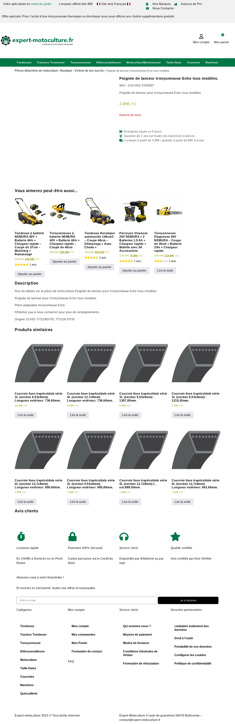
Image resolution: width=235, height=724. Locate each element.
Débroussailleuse (32, 651)
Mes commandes (83, 634)
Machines (211, 62)
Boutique (66, 70)
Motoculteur (28, 659)
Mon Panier (79, 643)
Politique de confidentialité (192, 663)
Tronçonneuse (30, 643)
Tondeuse (27, 626)
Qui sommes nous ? (137, 626)
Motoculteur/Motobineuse (143, 62)
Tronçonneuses (80, 62)
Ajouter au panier (30, 274)
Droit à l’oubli (183, 638)
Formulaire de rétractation (141, 663)
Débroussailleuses (108, 62)
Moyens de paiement (137, 634)
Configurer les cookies (190, 655)
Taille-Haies (174, 62)
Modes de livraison (136, 643)
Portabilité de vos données (193, 646)
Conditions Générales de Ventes (140, 653)
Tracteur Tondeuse (33, 634)
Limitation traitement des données (191, 628)
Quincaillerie (28, 693)
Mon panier (221, 42)
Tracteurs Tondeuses (51, 62)
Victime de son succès (89, 70)
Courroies (193, 62)
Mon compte (201, 42)
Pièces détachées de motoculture (36, 70)
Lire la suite (165, 270)
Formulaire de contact (87, 651)
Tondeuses (24, 62)
